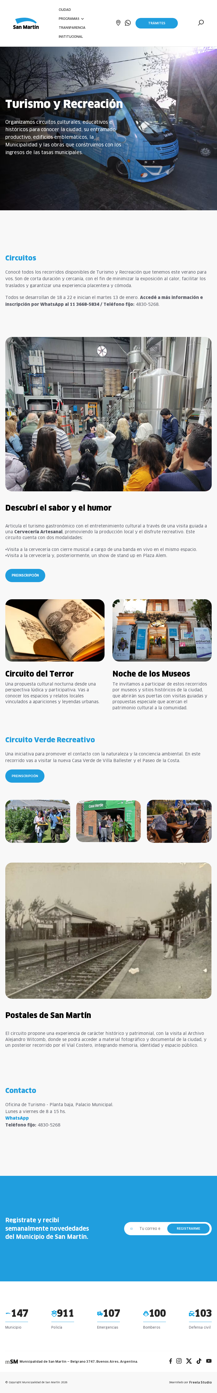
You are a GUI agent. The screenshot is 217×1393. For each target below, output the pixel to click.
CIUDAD (65, 9)
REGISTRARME (188, 1228)
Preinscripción (25, 575)
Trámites (156, 23)
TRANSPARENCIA (72, 27)
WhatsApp (17, 1118)
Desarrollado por (190, 1382)
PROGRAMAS (69, 18)
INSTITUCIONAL (71, 36)
